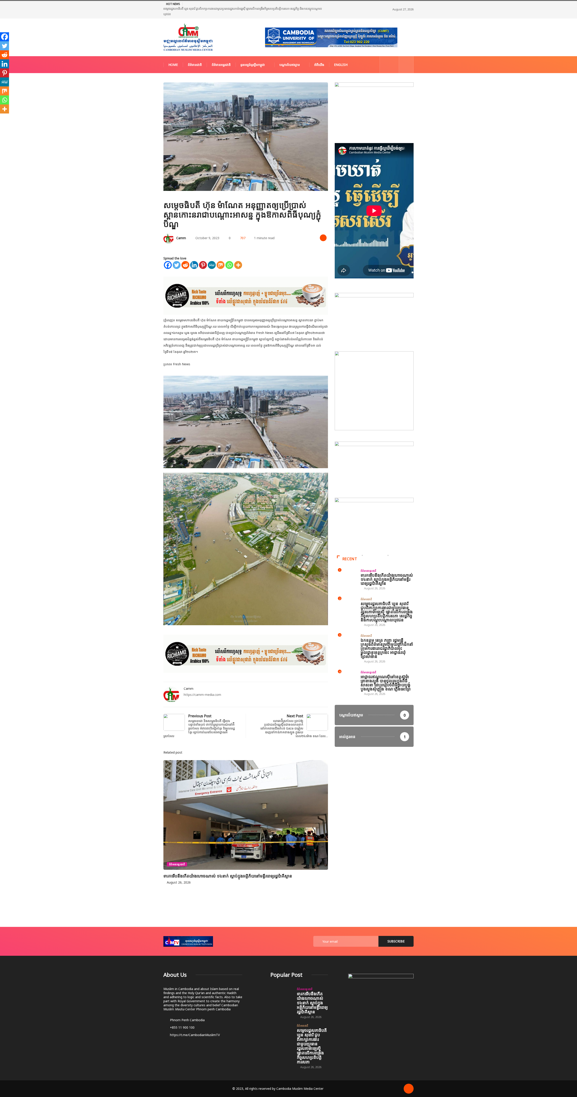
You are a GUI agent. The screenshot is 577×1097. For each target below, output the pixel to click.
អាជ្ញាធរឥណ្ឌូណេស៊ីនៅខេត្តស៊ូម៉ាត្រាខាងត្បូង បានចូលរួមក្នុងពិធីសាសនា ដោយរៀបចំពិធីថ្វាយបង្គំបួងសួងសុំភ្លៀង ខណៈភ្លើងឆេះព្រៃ (386, 673)
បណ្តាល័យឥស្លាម (289, 55)
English (341, 55)
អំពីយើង (319, 55)
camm (181, 228)
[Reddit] (185, 255)
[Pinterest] (203, 255)
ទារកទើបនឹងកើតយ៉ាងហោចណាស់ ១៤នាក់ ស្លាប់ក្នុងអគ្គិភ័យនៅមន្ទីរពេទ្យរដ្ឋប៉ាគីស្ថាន (227, 866)
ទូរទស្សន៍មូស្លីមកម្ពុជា (252, 55)
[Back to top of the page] (408, 1079)
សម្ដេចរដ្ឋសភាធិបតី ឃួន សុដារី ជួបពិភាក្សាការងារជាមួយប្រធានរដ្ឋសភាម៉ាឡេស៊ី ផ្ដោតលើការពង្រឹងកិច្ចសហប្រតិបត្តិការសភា (312, 1036)
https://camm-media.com (202, 685)
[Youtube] (393, 55)
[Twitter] (177, 255)
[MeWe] (212, 255)
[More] (238, 255)
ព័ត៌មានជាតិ (195, 55)
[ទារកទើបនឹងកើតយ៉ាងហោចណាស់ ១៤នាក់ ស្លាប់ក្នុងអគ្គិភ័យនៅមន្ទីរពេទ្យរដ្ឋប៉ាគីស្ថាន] (281, 986)
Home (173, 55)
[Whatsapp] (229, 255)
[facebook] (386, 55)
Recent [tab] (349, 549)
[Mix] (220, 255)
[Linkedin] (194, 255)
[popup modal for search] (406, 55)
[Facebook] (168, 255)
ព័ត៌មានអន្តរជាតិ (221, 55)
